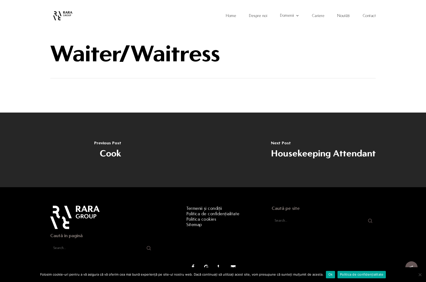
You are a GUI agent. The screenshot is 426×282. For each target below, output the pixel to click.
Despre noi (258, 16)
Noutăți (343, 16)
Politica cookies (201, 219)
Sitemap (194, 224)
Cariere (318, 16)
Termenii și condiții (204, 208)
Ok (330, 274)
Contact (369, 16)
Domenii (287, 16)
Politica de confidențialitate (213, 213)
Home (231, 16)
